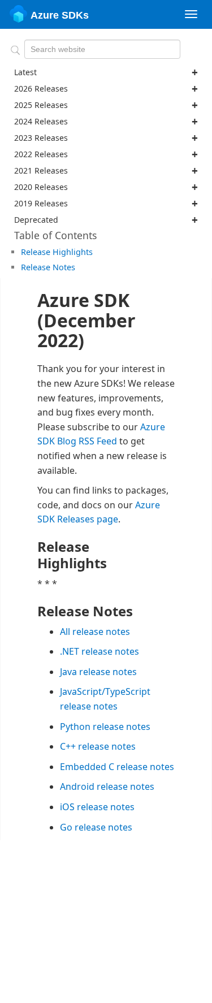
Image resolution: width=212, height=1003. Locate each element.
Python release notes (105, 726)
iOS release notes (97, 807)
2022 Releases (41, 154)
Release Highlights (57, 252)
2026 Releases (41, 88)
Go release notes (96, 827)
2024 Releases (41, 121)
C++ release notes (98, 746)
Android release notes (107, 786)
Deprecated (36, 219)
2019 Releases (41, 203)
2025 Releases (41, 105)
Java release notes (98, 671)
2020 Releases (41, 186)
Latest (25, 72)
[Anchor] (97, 251)
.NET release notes (99, 651)
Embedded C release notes (117, 766)
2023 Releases (41, 137)
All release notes (95, 631)
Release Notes (48, 267)
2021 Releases (41, 170)
